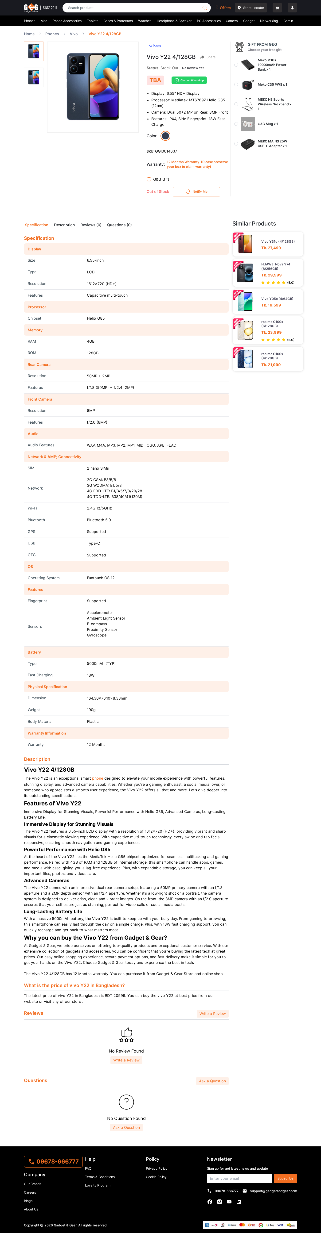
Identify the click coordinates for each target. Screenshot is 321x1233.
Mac (44, 21)
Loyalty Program (97, 1185)
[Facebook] (210, 1202)
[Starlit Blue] (165, 136)
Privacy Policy (157, 1168)
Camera (232, 21)
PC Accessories (209, 21)
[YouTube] (229, 1202)
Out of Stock (158, 191)
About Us (31, 1209)
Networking (269, 21)
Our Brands (32, 1184)
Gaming (289, 21)
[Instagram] (220, 1202)
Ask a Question (212, 1081)
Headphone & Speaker (174, 21)
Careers (30, 1192)
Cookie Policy (156, 1177)
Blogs (28, 1201)
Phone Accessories (67, 21)
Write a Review (213, 1013)
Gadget (249, 21)
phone (98, 778)
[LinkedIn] (239, 1202)
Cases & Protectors (118, 21)
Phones (29, 21)
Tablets (92, 21)
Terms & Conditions (100, 1177)
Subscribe (285, 1178)
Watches (144, 21)
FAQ (88, 1168)
